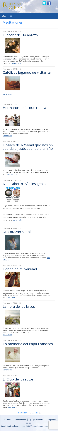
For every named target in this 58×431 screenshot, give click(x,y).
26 (37, 412)
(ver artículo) (16, 63)
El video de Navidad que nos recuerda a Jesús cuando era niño (28, 147)
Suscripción (8, 420)
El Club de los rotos (18, 379)
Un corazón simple (18, 231)
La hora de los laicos (19, 306)
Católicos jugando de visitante (27, 72)
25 (33, 412)
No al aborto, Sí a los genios (25, 183)
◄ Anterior (22, 412)
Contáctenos (20, 420)
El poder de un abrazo (20, 35)
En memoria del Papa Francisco (28, 343)
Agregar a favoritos (36, 420)
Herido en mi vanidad (20, 269)
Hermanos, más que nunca (24, 107)
